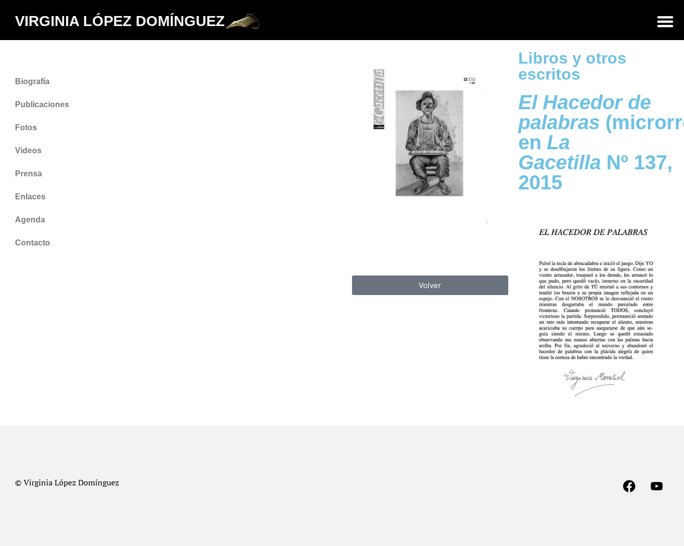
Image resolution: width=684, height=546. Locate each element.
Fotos (26, 127)
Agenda (30, 219)
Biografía (32, 81)
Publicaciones (42, 104)
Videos (28, 150)
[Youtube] (656, 485)
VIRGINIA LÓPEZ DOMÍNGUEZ (120, 21)
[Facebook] (628, 485)
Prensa (28, 173)
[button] (665, 21)
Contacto (32, 242)
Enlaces (30, 196)
